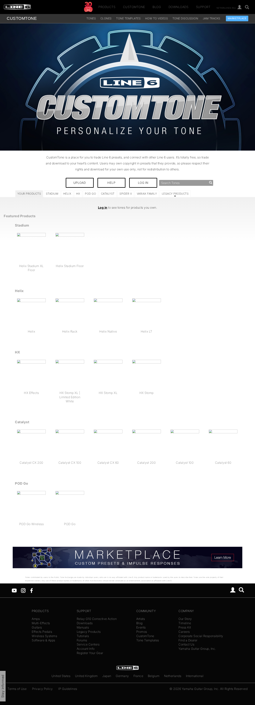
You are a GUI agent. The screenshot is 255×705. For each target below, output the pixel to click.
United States (61, 676)
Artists (140, 619)
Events (141, 627)
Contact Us (186, 644)
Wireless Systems (44, 636)
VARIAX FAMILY (147, 193)
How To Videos (156, 18)
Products (106, 7)
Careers (184, 632)
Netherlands (172, 676)
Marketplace (237, 18)
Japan (106, 676)
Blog (157, 7)
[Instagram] (23, 590)
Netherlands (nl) (226, 8)
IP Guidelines (67, 689)
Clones (106, 18)
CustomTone (134, 7)
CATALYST (108, 193)
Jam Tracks (211, 18)
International (195, 676)
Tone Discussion (185, 18)
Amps (36, 619)
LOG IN (143, 183)
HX (78, 193)
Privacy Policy (42, 689)
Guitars (37, 627)
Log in (102, 207)
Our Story (185, 619)
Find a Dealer (188, 640)
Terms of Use (17, 689)
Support (203, 7)
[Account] (239, 7)
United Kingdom (86, 676)
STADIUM (52, 193)
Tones (91, 18)
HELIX (67, 193)
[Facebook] (31, 590)
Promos (141, 632)
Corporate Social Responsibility (200, 636)
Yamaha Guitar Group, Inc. (197, 649)
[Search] (247, 7)
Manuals (83, 627)
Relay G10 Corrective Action (97, 619)
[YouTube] (14, 590)
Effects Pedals (42, 632)
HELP (111, 183)
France (138, 676)
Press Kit (184, 627)
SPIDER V (125, 193)
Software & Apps (43, 640)
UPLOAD (79, 183)
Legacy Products (89, 632)
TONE (22, 18)
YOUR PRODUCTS (29, 193)
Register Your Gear (90, 653)
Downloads (179, 7)
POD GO (90, 193)
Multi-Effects (41, 623)
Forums (82, 640)
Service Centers (88, 644)
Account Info (86, 649)
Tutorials (83, 636)
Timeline (184, 623)
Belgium (154, 676)
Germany (122, 676)
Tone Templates (128, 18)
